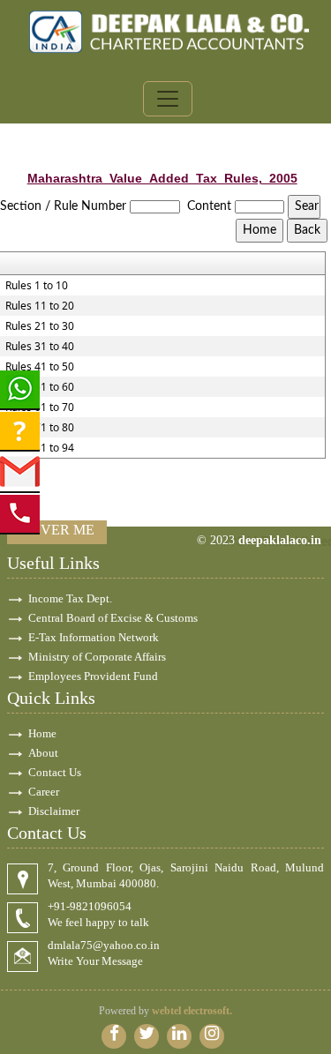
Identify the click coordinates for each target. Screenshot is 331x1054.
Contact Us (54, 772)
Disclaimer (53, 811)
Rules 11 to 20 (39, 306)
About (43, 752)
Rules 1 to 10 (36, 286)
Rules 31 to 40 (39, 347)
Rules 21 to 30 (39, 326)
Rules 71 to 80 (39, 428)
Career (43, 791)
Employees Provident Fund (93, 676)
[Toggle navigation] (167, 98)
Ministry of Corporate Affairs (97, 656)
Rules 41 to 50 (39, 367)
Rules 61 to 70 (39, 407)
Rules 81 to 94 (39, 448)
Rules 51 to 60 (39, 387)
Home (42, 733)
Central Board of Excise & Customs (113, 617)
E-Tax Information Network (93, 637)
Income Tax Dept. (70, 598)
